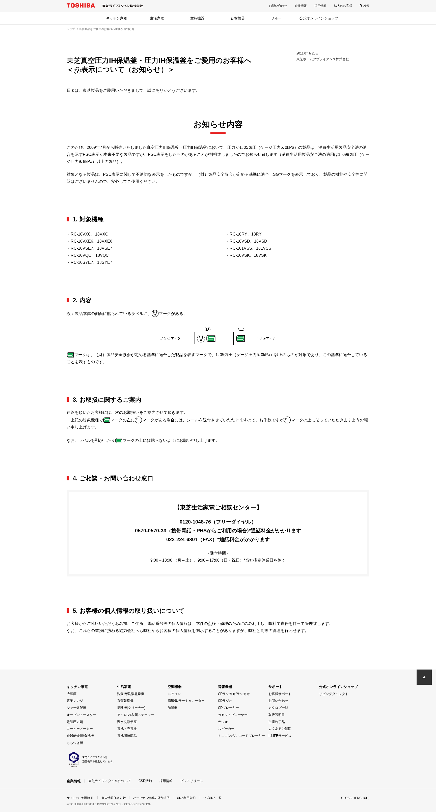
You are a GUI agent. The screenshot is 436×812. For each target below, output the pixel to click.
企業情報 (301, 6)
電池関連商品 (127, 736)
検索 (366, 6)
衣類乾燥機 (125, 701)
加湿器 (172, 708)
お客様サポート (279, 694)
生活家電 (157, 18)
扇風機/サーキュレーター (186, 701)
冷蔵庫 (71, 694)
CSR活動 (145, 781)
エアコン (174, 694)
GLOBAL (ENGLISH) (355, 798)
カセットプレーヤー (233, 715)
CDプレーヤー (228, 708)
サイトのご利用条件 (80, 798)
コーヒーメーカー (80, 729)
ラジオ (223, 722)
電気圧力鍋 (75, 722)
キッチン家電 (116, 18)
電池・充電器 (127, 729)
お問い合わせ (278, 6)
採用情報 (320, 6)
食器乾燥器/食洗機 (80, 736)
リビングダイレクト (333, 694)
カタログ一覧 (278, 708)
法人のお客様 (343, 6)
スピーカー (226, 729)
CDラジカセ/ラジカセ (234, 694)
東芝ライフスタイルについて (109, 781)
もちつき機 (75, 743)
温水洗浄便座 (127, 722)
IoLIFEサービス (279, 736)
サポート (278, 18)
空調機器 (197, 18)
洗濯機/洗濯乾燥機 (130, 694)
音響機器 (238, 18)
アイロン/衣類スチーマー (135, 715)
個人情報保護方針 (113, 798)
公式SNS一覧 (212, 798)
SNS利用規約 (186, 798)
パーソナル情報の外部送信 (151, 798)
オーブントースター (81, 715)
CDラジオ (225, 701)
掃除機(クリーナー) (131, 708)
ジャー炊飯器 (76, 708)
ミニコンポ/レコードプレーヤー (241, 736)
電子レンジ (75, 701)
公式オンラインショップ (318, 18)
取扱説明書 (276, 715)
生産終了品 (276, 722)
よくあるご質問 (279, 729)
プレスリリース (191, 781)
